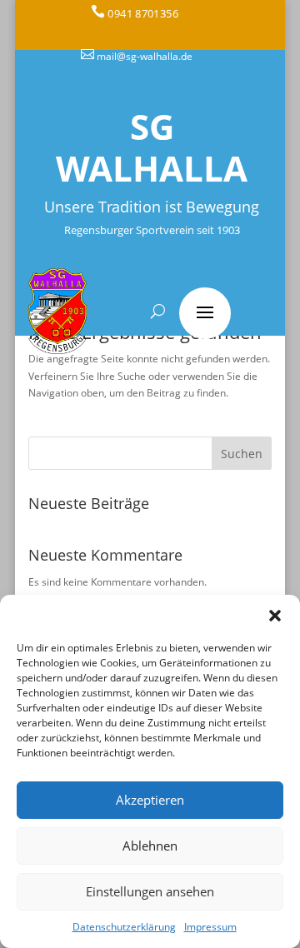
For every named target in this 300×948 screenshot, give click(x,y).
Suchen (241, 454)
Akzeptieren (150, 799)
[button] (275, 615)
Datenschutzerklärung (124, 927)
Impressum (210, 927)
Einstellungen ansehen (150, 891)
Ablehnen (150, 845)
